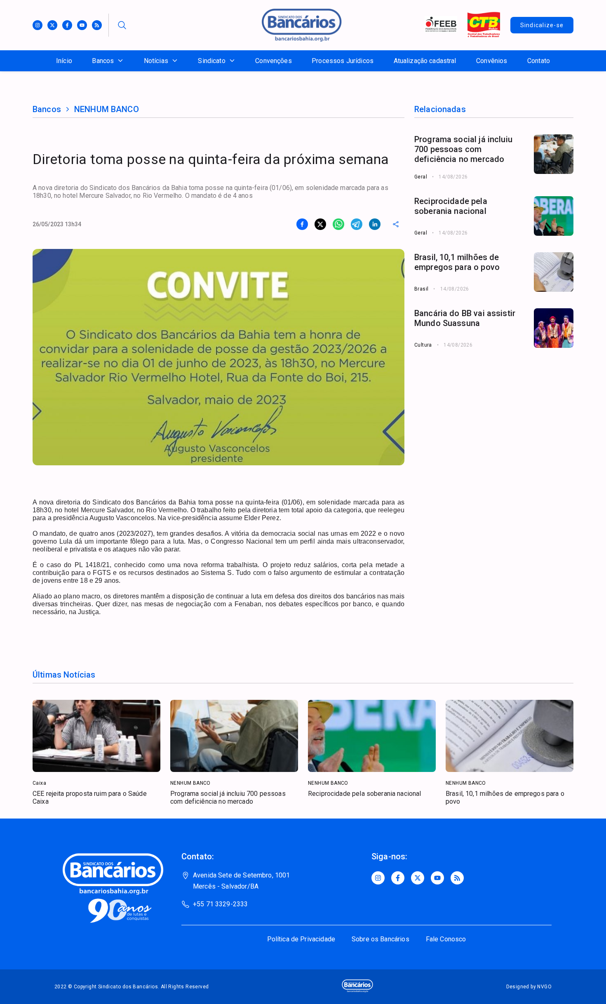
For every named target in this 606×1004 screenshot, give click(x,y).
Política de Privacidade (301, 939)
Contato (538, 61)
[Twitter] (52, 25)
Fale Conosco (446, 939)
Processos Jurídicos (342, 61)
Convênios (491, 61)
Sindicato (211, 61)
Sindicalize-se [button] (542, 25)
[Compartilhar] (395, 224)
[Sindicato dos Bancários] (301, 39)
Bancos (103, 61)
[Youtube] (82, 25)
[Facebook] (67, 25)
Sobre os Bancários (380, 939)
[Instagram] (37, 25)
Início (64, 61)
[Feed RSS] (97, 25)
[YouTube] (437, 877)
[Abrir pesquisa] (122, 25)
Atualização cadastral (425, 61)
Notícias (156, 61)
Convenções (273, 61)
